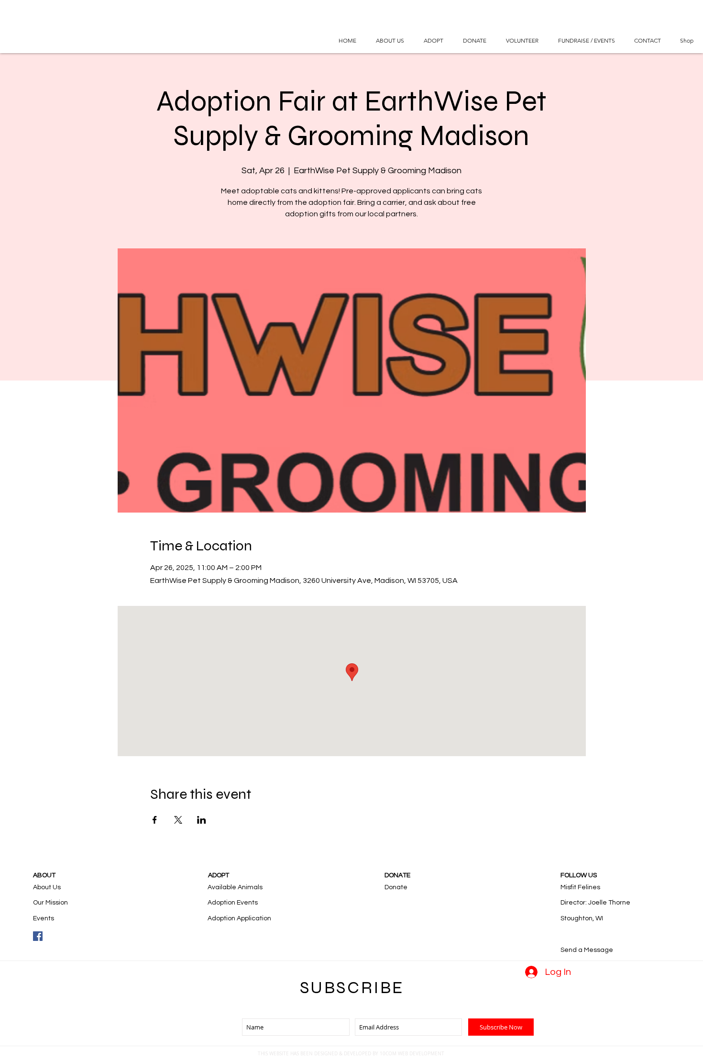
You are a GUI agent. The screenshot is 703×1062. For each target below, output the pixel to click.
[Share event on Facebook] (154, 820)
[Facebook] (38, 936)
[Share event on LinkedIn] (201, 820)
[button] (433, 40)
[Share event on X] (178, 820)
